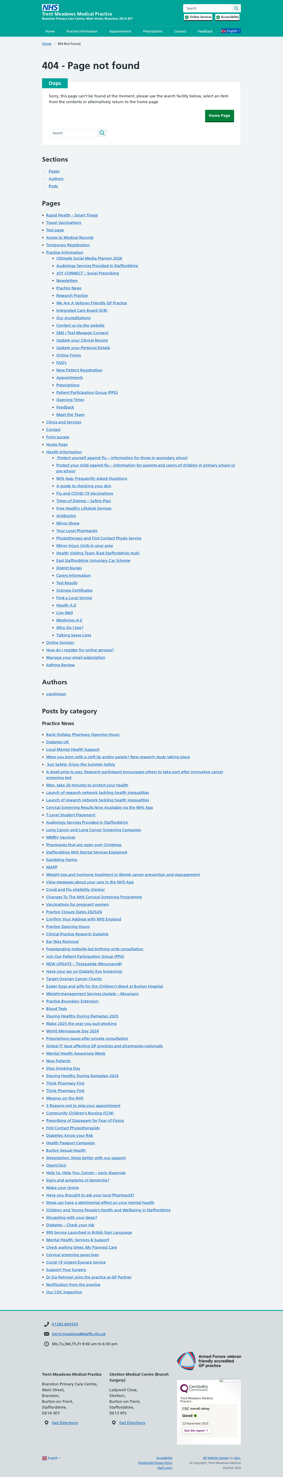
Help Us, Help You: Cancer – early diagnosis (86, 1172)
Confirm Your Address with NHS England (83, 919)
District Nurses (69, 568)
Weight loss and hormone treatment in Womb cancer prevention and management (123, 874)
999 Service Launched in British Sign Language (89, 1232)
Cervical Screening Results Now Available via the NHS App (99, 807)
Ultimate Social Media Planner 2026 (89, 258)
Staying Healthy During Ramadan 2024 (82, 1075)
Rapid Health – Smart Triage (72, 215)
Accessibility (164, 1458)
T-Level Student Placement (70, 815)
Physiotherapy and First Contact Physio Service (99, 538)
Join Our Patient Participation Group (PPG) (85, 956)
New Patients (58, 1060)
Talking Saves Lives (73, 635)
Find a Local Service (74, 597)
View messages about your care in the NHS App (90, 882)
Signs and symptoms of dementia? (77, 1180)
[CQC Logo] (194, 1392)
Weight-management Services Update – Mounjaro (92, 993)
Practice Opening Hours (67, 926)
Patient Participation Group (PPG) (87, 392)
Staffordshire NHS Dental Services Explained (86, 852)
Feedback (205, 31)
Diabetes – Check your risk (70, 1225)
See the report (194, 1430)
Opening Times (70, 399)
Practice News (68, 288)
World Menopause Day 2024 (72, 1031)
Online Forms (68, 355)
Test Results (66, 583)
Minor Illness (67, 523)
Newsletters (67, 280)
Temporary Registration (68, 245)
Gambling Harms (61, 859)
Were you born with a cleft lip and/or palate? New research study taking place (118, 757)
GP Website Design (216, 1458)
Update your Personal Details (83, 347)
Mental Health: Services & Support (77, 1239)
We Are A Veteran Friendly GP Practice (91, 303)
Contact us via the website (80, 325)
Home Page (219, 115)
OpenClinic (56, 1165)
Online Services (60, 642)
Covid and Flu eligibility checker (75, 889)
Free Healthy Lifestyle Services (83, 508)
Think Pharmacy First (65, 1083)
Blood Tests (56, 1008)
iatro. (237, 1458)
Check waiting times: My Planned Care (81, 1247)
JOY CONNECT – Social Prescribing (87, 273)
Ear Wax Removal (62, 941)
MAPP (51, 867)
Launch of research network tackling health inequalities (97, 792)
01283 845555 (65, 1324)
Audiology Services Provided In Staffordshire (97, 265)
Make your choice (62, 1187)
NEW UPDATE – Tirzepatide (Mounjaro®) (84, 964)
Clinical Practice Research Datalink (77, 934)
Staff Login (164, 1468)
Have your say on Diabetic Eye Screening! (84, 971)
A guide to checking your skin (83, 486)
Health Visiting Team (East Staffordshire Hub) (97, 553)
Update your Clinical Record (82, 340)
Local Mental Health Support (72, 749)
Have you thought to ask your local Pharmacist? (90, 1195)
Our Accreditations (73, 318)
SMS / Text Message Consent (82, 332)
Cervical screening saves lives (72, 1254)
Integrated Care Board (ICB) (81, 310)
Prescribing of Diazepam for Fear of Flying (85, 1120)
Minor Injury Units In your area (84, 545)
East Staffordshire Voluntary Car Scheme (93, 560)
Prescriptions (152, 31)
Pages (54, 171)
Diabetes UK (57, 742)
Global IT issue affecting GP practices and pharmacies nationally (104, 1046)
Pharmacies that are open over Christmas (83, 844)
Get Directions (65, 1422)
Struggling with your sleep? (71, 1217)
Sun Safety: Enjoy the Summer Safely (80, 764)
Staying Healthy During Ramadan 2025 (82, 1016)
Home (50, 31)
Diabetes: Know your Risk (69, 1135)
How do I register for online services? (80, 650)
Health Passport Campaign (70, 1143)
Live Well (64, 612)
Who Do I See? (69, 627)
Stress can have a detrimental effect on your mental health (100, 1202)
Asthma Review (60, 665)
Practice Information (82, 31)
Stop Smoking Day (63, 1068)
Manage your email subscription (75, 657)
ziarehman (56, 694)
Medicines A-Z (69, 620)
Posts (53, 186)
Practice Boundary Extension (72, 1001)
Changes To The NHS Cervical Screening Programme (94, 897)
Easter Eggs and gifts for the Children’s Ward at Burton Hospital (104, 986)
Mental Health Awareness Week (75, 1053)
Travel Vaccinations (63, 222)
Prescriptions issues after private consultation (87, 1038)
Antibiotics (66, 515)
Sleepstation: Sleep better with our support (86, 1157)
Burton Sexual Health (66, 1150)
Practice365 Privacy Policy (155, 1463)
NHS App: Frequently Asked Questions (91, 478)
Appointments (120, 31)
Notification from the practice (73, 1284)
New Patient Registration (79, 370)
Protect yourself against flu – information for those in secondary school (121, 457)
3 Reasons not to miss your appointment (83, 1105)
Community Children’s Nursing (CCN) (80, 1113)
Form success (57, 437)
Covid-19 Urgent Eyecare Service (76, 1262)
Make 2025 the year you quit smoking (81, 1023)
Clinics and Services (63, 422)
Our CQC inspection (64, 1292)
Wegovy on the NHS (64, 1098)
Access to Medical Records (69, 237)
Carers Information (73, 575)
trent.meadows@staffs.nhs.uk (79, 1334)
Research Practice (72, 295)
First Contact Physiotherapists (73, 1128)
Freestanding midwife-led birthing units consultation (94, 949)
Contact (180, 31)
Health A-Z (66, 605)
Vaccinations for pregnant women (77, 904)
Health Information (64, 452)
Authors (56, 178)
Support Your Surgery (66, 1269)
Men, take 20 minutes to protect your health (87, 785)
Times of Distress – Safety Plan (83, 500)
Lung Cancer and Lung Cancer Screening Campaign (93, 829)
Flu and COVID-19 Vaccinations (84, 493)
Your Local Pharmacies (76, 530)
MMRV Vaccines (60, 837)
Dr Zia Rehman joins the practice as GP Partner (89, 1277)
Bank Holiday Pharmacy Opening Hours (82, 734)
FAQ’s (61, 362)
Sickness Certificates (74, 590)
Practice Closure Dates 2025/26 (74, 912)
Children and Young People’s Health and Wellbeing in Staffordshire (108, 1210)
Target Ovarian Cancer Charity (74, 978)
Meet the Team (70, 414)
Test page (55, 230)
